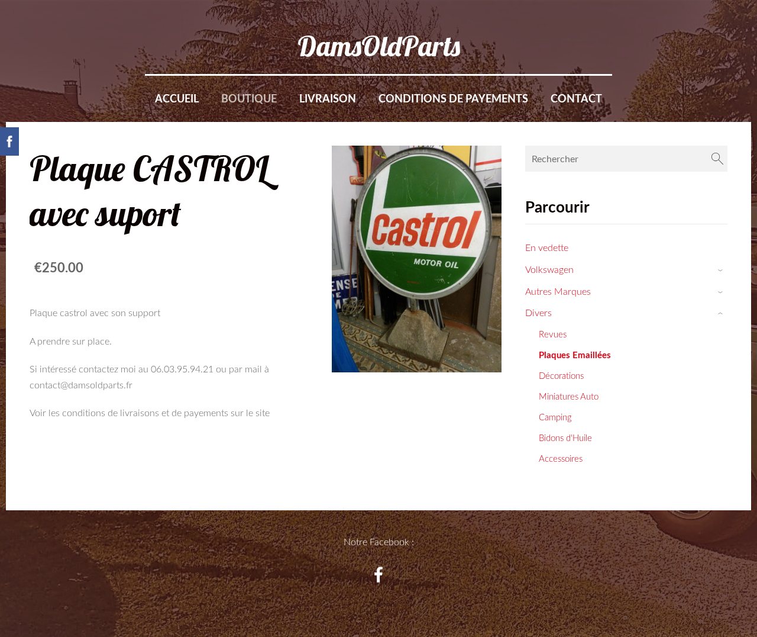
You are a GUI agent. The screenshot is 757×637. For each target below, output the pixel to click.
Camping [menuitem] (555, 417)
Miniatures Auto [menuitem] (569, 396)
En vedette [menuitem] (546, 247)
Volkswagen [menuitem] (549, 269)
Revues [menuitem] (553, 334)
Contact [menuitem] (576, 98)
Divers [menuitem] (538, 312)
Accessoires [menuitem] (561, 458)
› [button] (721, 270)
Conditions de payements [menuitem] (453, 98)
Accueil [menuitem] (177, 98)
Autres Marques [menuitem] (558, 291)
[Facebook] (378, 574)
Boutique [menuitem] (249, 98)
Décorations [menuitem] (561, 375)
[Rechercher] (717, 158)
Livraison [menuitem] (327, 98)
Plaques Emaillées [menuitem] (575, 354)
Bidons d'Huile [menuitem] (565, 437)
